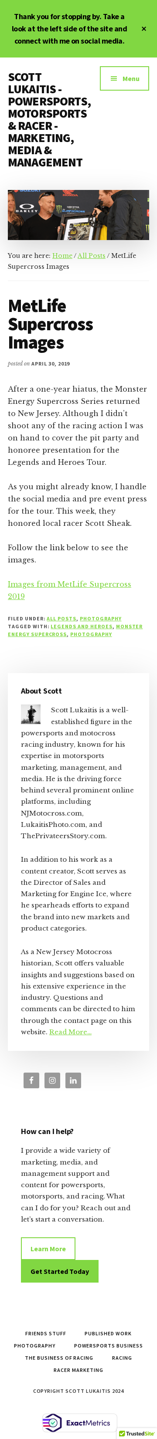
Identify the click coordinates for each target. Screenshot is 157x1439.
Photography (101, 618)
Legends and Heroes (81, 626)
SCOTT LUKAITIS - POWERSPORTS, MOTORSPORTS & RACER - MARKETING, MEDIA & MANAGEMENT (49, 119)
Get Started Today (60, 1271)
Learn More (48, 1248)
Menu (131, 78)
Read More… (70, 1032)
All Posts (61, 618)
